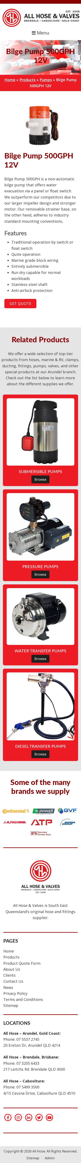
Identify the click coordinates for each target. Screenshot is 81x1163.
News (8, 987)
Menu (42, 33)
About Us (11, 969)
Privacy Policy (15, 993)
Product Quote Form (21, 963)
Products (28, 79)
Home (9, 79)
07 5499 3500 (27, 1087)
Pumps (46, 79)
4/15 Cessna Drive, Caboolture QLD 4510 (39, 1093)
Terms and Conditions (23, 999)
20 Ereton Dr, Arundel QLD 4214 (31, 1045)
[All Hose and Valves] (40, 26)
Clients (9, 975)
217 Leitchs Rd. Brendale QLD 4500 (34, 1069)
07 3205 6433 (27, 1063)
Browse (40, 479)
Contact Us (13, 981)
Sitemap (10, 1005)
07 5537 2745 (27, 1039)
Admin (49, 1158)
